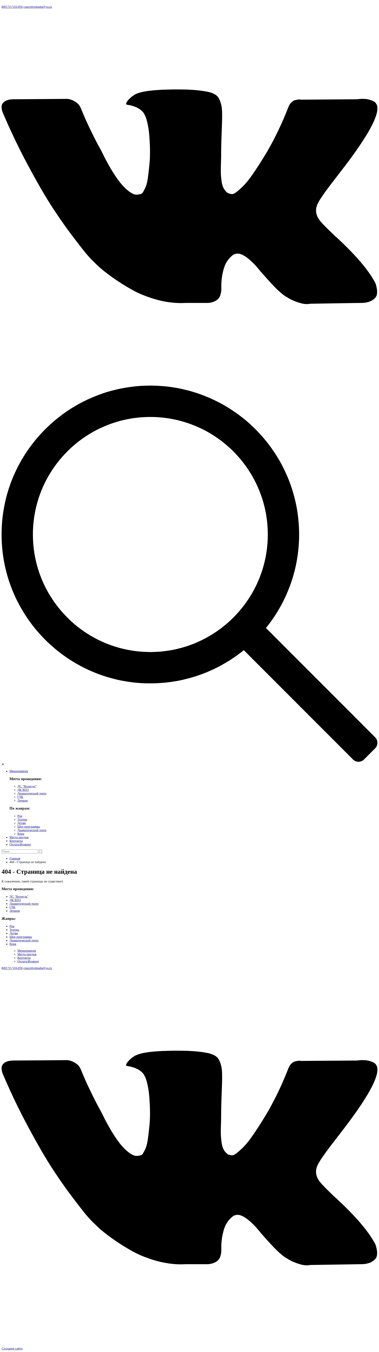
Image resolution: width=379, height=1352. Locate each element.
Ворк (20, 833)
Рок (19, 816)
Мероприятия (18, 771)
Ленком (22, 800)
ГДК (20, 797)
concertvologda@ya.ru (37, 6)
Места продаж (19, 837)
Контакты (16, 841)
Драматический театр (31, 793)
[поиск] (189, 760)
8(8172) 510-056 (12, 6)
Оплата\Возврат (20, 844)
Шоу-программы (28, 826)
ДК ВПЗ (23, 790)
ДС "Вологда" (26, 786)
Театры (22, 819)
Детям (21, 823)
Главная (14, 858)
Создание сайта (12, 1348)
